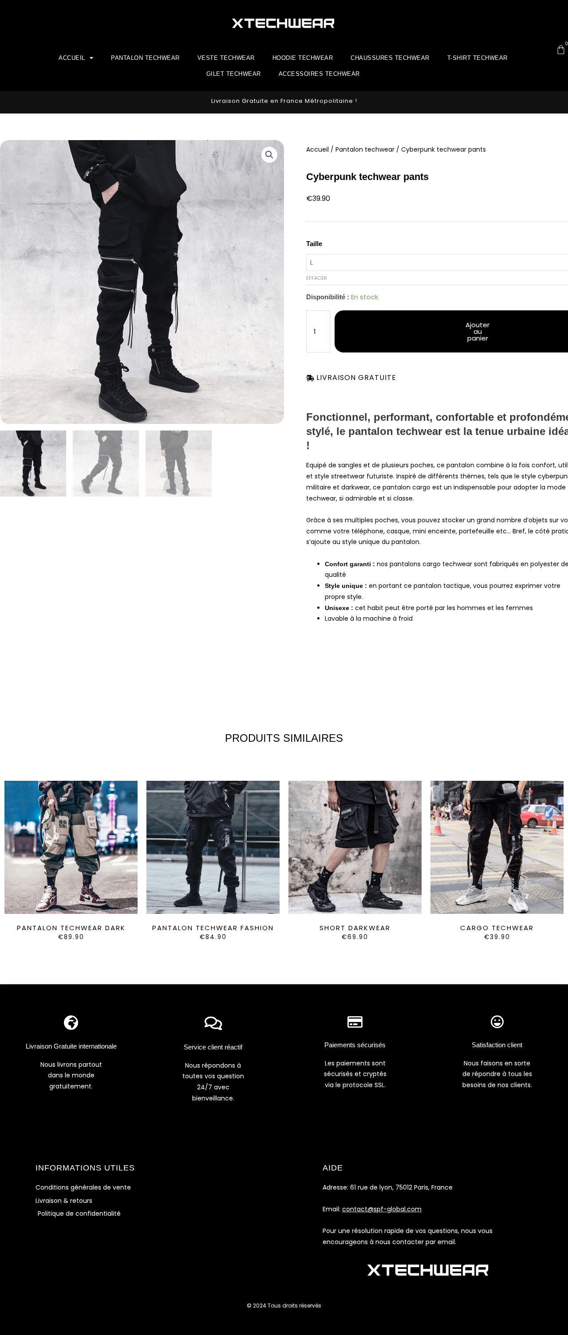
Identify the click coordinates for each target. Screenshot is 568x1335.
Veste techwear (226, 58)
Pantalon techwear (145, 58)
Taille (314, 243)
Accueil (72, 58)
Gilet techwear (233, 73)
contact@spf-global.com (382, 1209)
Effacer (316, 278)
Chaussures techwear (390, 58)
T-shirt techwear (477, 58)
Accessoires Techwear (319, 73)
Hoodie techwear (302, 58)
